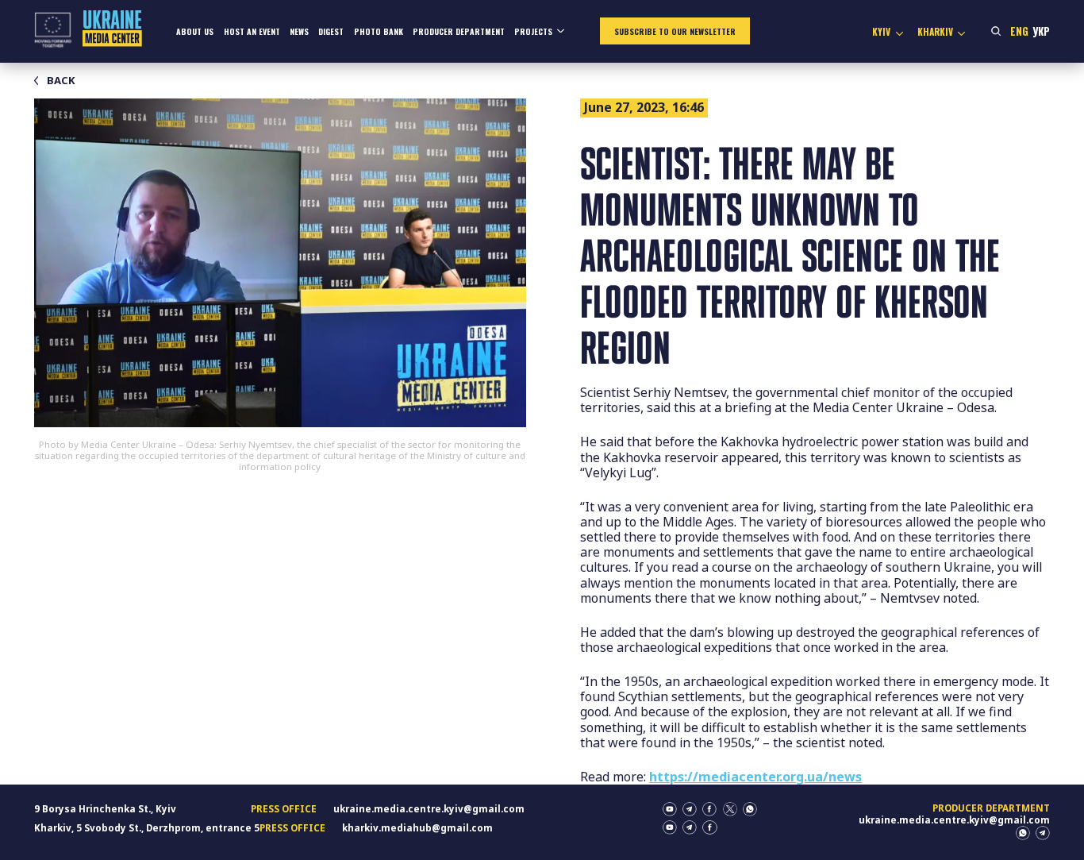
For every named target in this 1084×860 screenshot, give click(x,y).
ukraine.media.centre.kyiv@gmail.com (429, 809)
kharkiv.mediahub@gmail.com (417, 828)
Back (61, 80)
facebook (709, 809)
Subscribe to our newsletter (675, 31)
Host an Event (252, 31)
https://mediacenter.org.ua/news (755, 776)
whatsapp (750, 809)
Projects (533, 31)
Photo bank (378, 31)
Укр (1041, 31)
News (299, 31)
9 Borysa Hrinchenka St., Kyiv (105, 809)
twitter (730, 809)
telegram (689, 809)
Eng (1019, 31)
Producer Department (459, 31)
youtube (670, 809)
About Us (194, 31)
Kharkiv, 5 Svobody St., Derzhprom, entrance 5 (146, 828)
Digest (331, 31)
